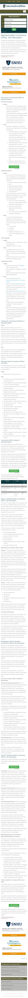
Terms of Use (20, 993)
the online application (18, 283)
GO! (14, 29)
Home (6, 993)
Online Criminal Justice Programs (15, 88)
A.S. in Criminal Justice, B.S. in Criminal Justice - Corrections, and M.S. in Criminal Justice (13, 69)
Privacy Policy (15, 993)
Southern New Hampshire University (12, 67)
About (9, 1)
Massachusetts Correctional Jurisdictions (12, 978)
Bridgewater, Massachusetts (7, 985)
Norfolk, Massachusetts (6, 988)
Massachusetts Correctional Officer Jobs (10, 967)
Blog (13, 1)
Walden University (7, 86)
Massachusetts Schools (7, 974)
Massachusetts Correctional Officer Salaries (11, 970)
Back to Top (24, 958)
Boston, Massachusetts (6, 981)
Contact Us (10, 993)
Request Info (14, 73)
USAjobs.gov (21, 265)
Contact (18, 1)
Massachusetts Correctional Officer (11, 964)
